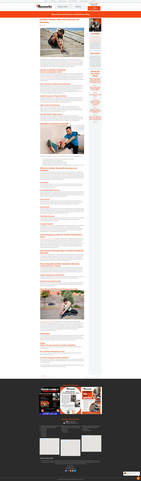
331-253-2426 (94, 5)
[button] (40, 401)
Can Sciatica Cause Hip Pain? (95, 95)
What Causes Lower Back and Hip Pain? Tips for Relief (95, 88)
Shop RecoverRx (84, 1)
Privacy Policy (70, 466)
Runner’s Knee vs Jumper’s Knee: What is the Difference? (95, 111)
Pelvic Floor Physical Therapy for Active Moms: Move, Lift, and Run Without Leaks (95, 80)
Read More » (95, 85)
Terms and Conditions (70, 468)
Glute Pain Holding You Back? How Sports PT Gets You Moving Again (95, 118)
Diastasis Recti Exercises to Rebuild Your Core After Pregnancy (95, 102)
